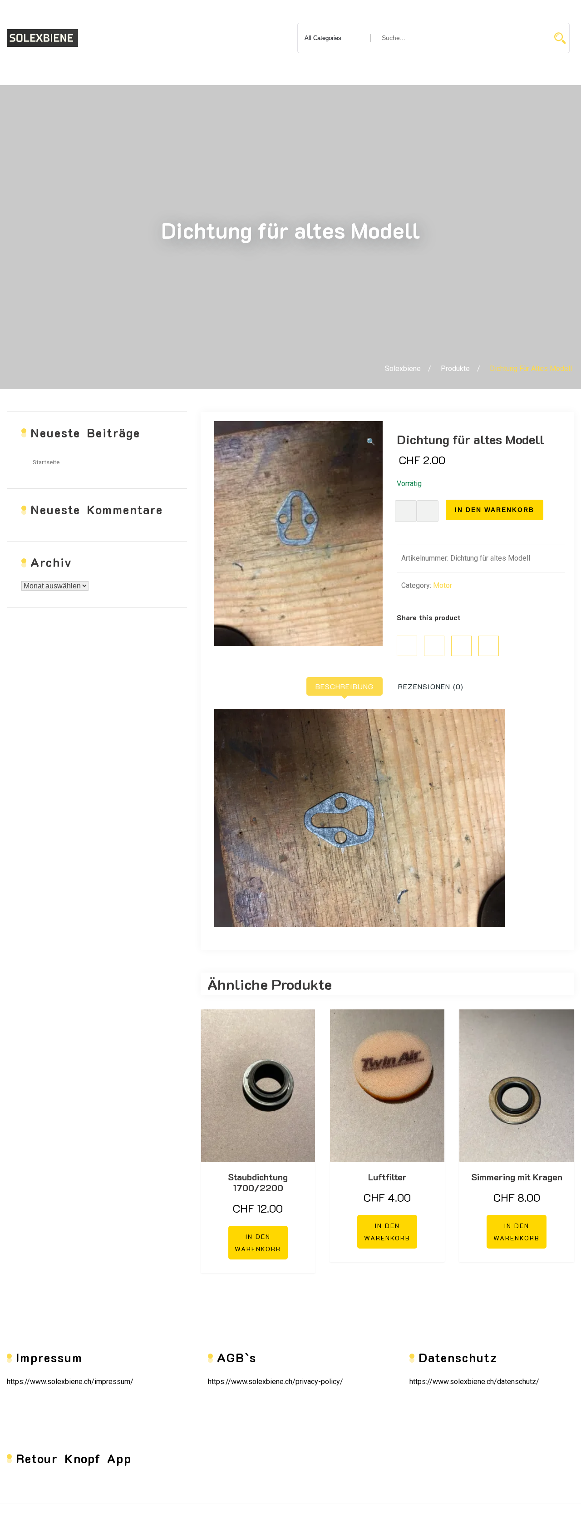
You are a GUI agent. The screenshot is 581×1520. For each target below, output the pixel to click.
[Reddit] (488, 646)
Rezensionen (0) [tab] (430, 686)
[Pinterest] (461, 646)
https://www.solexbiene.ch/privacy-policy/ (275, 1381)
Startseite (46, 462)
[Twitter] (434, 646)
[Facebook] (407, 646)
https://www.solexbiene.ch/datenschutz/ (474, 1381)
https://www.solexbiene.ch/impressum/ (70, 1381)
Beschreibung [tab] (344, 686)
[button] (370, 442)
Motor (442, 585)
